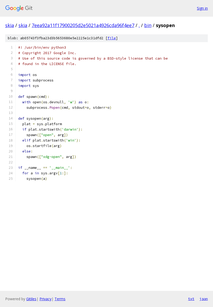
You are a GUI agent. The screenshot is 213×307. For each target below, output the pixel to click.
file (112, 38)
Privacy (45, 298)
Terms (60, 298)
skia (9, 25)
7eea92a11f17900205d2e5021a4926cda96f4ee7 (83, 25)
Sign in (202, 8)
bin (147, 25)
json (203, 298)
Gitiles (31, 298)
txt (191, 298)
